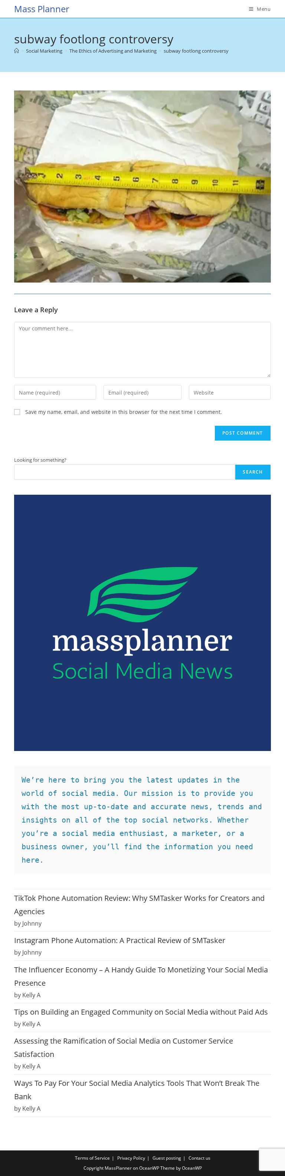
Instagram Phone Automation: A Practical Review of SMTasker (119, 940)
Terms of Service (92, 1158)
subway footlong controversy (196, 50)
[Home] (16, 50)
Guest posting (167, 1158)
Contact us (199, 1158)
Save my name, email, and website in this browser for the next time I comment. (123, 411)
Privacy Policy (131, 1158)
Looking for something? (40, 460)
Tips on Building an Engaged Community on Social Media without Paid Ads (141, 1012)
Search (253, 472)
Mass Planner (41, 9)
